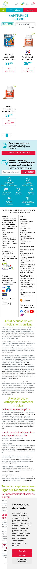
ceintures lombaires (30, 414)
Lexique (23, 227)
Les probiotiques (6, 550)
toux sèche (17, 368)
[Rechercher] (3, 10)
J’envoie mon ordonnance (18, 153)
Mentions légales (26, 236)
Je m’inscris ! (28, 172)
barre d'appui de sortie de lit (25, 449)
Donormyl (23, 373)
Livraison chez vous (26, 296)
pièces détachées (14, 471)
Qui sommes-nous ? (8, 232)
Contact (4, 236)
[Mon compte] (26, 4)
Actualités (24, 219)
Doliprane (27, 362)
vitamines (15, 378)
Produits (18, 10)
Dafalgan (4, 366)
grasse (23, 368)
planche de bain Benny (13, 459)
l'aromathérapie (6, 526)
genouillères (21, 414)
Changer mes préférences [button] (22, 561)
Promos (30, 10)
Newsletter (5, 234)
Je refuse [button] (22, 555)
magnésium (23, 376)
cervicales (4, 418)
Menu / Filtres (7, 24)
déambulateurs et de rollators (26, 440)
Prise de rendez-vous (27, 221)
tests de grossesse (13, 376)
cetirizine (4, 371)
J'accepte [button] (22, 551)
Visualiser (9, 71)
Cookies (23, 240)
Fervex (24, 371)
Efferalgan (26, 364)
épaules (9, 418)
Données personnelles (27, 238)
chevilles (21, 418)
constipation (21, 369)
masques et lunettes (26, 480)
